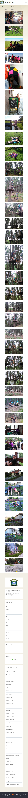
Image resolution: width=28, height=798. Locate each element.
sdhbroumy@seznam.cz (11, 595)
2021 (7, 606)
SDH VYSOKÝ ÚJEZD (10, 736)
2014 (7, 625)
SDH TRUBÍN (9, 694)
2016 (7, 619)
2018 (7, 613)
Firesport (8, 781)
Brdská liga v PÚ (10, 777)
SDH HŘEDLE (9, 723)
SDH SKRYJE (9, 761)
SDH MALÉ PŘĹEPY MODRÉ (12, 755)
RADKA (7, 758)
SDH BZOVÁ (9, 710)
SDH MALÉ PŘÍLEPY (10, 681)
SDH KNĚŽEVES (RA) (10, 764)
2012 (7, 632)
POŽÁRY (8, 739)
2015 (7, 622)
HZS (7, 745)
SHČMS (8, 674)
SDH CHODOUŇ (10, 732)
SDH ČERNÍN (9, 768)
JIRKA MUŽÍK (9, 742)
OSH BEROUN (9, 678)
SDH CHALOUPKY (10, 713)
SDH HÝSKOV (9, 691)
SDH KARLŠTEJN (10, 719)
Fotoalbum (7, 6)
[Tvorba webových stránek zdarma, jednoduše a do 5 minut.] (13, 794)
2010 (7, 638)
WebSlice (18, 794)
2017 (11, 6)
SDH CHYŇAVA (9, 729)
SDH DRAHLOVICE (10, 716)
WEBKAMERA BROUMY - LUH (13, 752)
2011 (7, 635)
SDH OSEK (8, 726)
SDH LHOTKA (9, 697)
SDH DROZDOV (9, 703)
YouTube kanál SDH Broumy (12, 784)
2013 (7, 629)
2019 (7, 609)
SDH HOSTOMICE (10, 700)
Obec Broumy (9, 748)
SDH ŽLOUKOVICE (10, 774)
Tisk (23, 794)
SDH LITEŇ (8, 684)
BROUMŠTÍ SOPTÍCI (10, 671)
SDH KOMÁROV (10, 771)
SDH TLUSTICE (9, 707)
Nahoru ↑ (21, 795)
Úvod (2, 6)
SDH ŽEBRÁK (9, 687)
